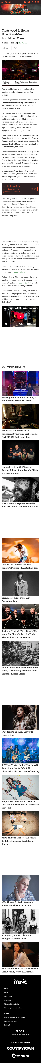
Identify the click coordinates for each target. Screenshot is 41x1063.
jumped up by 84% (23, 283)
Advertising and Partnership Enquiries (14, 1017)
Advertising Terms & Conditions (13, 1008)
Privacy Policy (8, 996)
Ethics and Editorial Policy (11, 1004)
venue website (19, 272)
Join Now (33, 189)
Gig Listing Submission (10, 1021)
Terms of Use (7, 1000)
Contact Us (7, 1025)
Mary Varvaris (23, 43)
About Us (6, 992)
